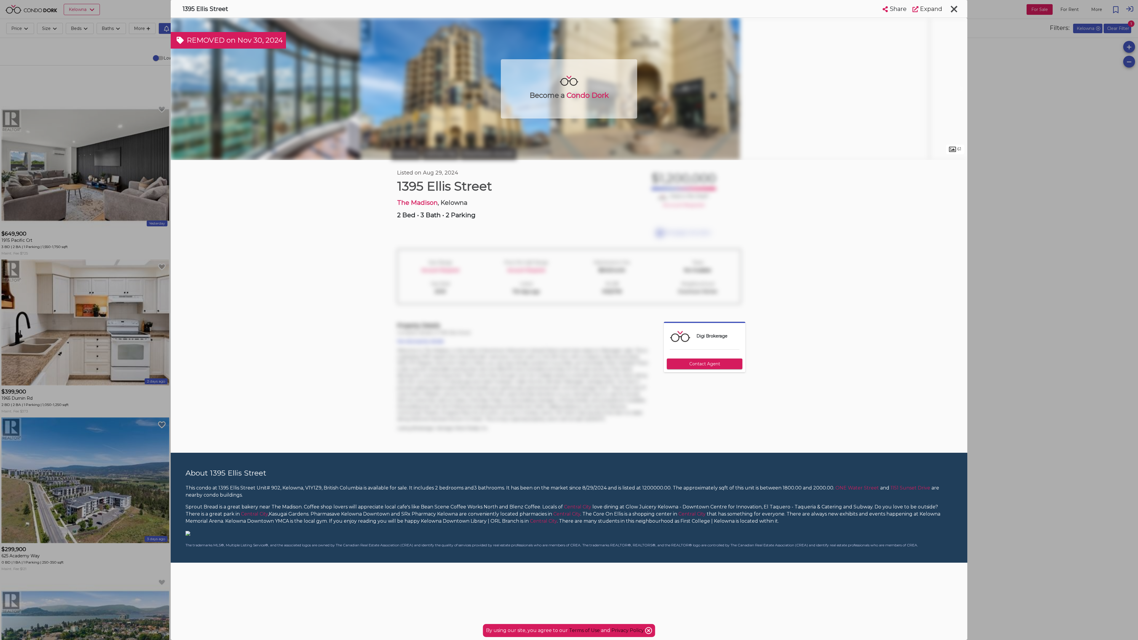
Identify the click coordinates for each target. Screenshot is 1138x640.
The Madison (417, 202)
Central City (440, 153)
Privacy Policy (628, 630)
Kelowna (406, 153)
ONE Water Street (857, 488)
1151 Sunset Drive (910, 488)
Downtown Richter (488, 153)
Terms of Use (584, 630)
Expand (930, 8)
